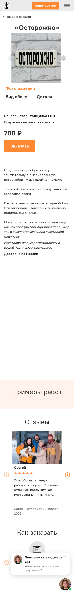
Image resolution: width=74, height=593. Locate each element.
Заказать (19, 146)
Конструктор (45, 6)
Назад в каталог (19, 17)
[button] (10, 58)
